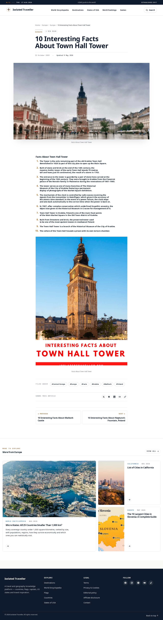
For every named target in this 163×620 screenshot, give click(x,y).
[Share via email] (119, 397)
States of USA (93, 10)
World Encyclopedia (60, 10)
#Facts (84, 384)
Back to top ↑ (152, 615)
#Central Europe (58, 384)
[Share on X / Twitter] (103, 397)
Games (123, 10)
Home (37, 25)
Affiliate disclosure (92, 597)
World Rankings (110, 10)
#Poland (119, 384)
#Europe (73, 384)
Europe (45, 25)
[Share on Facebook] (109, 397)
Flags (46, 592)
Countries (48, 597)
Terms (86, 582)
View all (151, 451)
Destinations (78, 10)
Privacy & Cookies (91, 587)
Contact (87, 602)
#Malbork (107, 384)
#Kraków (95, 384)
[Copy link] (125, 397)
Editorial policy (90, 592)
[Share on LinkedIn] (114, 397)
